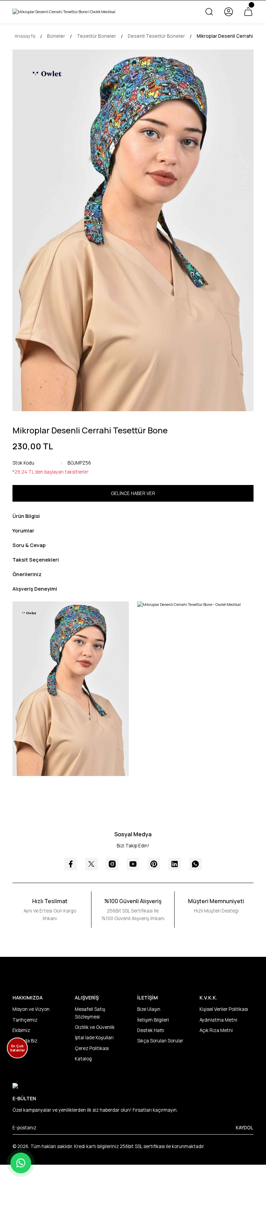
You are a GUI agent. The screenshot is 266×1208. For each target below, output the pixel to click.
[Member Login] (228, 11)
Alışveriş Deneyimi (34, 588)
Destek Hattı (150, 1030)
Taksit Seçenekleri (35, 559)
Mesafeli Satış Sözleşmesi (90, 1013)
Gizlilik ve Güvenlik (95, 1027)
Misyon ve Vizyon (31, 1009)
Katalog (83, 1059)
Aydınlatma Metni (218, 1020)
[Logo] (63, 11)
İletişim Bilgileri (153, 1020)
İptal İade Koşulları (94, 1037)
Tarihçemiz (24, 1020)
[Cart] (248, 11)
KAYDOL (244, 1128)
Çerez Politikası (92, 1048)
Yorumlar (23, 530)
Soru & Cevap (29, 545)
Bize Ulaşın (148, 1009)
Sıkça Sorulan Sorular (160, 1041)
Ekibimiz (21, 1030)
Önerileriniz (27, 574)
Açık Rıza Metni (216, 1030)
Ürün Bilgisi (26, 516)
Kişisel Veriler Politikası (224, 1009)
